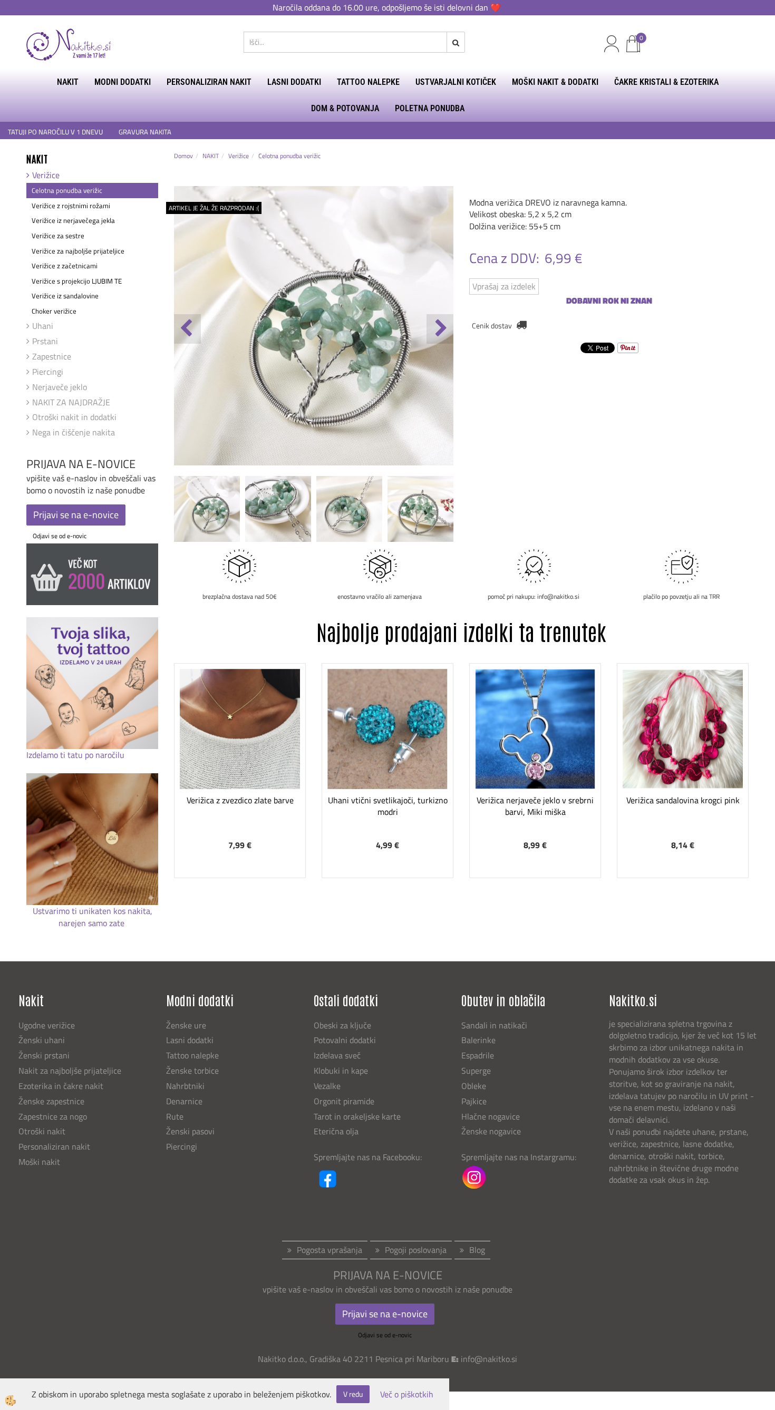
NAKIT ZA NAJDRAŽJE (71, 402)
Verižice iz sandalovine (65, 295)
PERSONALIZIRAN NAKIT (209, 82)
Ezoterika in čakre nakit (61, 1086)
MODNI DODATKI (122, 82)
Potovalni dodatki (345, 1040)
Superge (476, 1070)
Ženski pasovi (191, 1131)
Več (239, 738)
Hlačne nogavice (490, 1116)
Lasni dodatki (190, 1040)
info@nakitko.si (489, 1359)
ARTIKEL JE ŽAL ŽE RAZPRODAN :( (214, 208)
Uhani (42, 325)
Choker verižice (54, 311)
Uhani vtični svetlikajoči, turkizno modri (388, 806)
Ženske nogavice (491, 1131)
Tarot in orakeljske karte (357, 1116)
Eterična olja (336, 1131)
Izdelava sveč (337, 1055)
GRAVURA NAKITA (145, 132)
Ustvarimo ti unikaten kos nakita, (92, 911)
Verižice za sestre (58, 235)
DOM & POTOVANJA (345, 108)
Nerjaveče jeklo (59, 387)
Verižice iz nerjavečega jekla (73, 220)
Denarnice (184, 1101)
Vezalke (327, 1086)
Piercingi (47, 371)
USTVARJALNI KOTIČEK (455, 82)
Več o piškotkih (406, 1394)
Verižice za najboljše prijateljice (78, 251)
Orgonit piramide (344, 1101)
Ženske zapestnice (52, 1101)
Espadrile (477, 1055)
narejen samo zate (93, 923)
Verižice (46, 175)
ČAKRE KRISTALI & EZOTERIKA (666, 82)
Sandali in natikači (495, 1025)
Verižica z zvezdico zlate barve (240, 800)
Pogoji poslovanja (416, 1249)
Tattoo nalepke (192, 1055)
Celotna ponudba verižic (67, 190)
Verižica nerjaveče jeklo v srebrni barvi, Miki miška (535, 806)
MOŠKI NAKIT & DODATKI (555, 82)
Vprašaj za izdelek (504, 286)
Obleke (473, 1086)
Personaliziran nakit (54, 1146)
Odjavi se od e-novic (59, 536)
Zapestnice (51, 356)
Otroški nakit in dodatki (74, 417)
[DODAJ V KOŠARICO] (239, 764)
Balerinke (478, 1040)
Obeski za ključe (342, 1025)
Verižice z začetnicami (65, 265)
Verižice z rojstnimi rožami (71, 205)
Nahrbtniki (185, 1086)
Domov (183, 156)
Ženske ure (187, 1025)
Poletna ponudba (429, 108)
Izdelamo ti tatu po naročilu (76, 754)
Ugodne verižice (46, 1025)
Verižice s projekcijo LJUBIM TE (77, 281)
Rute (174, 1116)
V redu (353, 1393)
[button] (440, 329)
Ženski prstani (45, 1055)
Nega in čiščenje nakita (73, 432)
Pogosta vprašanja (329, 1249)
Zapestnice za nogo (53, 1116)
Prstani (45, 341)
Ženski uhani (42, 1040)
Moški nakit (40, 1161)
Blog (477, 1249)
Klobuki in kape (341, 1070)
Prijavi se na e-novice (76, 515)
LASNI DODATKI (294, 82)
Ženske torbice (192, 1070)
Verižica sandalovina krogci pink (683, 800)
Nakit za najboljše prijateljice (69, 1070)
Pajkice (474, 1101)
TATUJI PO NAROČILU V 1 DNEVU (55, 132)
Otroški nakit (41, 1131)
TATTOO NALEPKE (368, 82)
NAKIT (68, 82)
